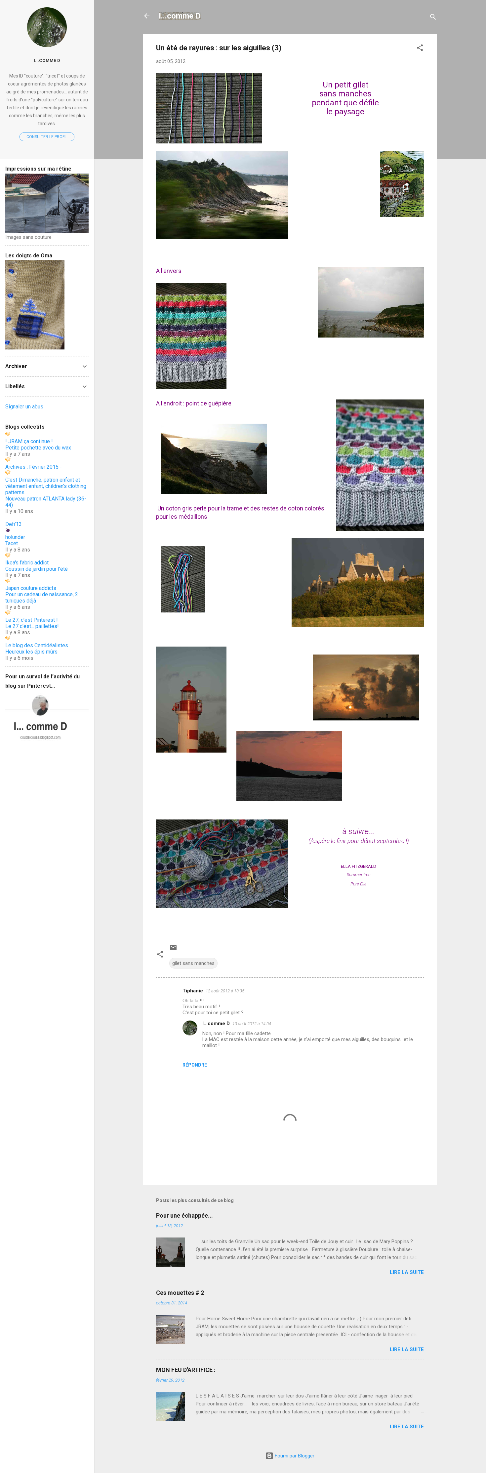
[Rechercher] (433, 18)
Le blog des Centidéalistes (36, 645)
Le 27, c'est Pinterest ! (31, 620)
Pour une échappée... (184, 1215)
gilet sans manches (193, 963)
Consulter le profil (46, 136)
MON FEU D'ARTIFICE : (186, 1369)
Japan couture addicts (30, 588)
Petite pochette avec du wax (38, 448)
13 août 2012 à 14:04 (251, 1023)
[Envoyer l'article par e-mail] (173, 950)
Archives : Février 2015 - (33, 467)
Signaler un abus (24, 406)
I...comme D (180, 16)
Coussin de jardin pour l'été (36, 569)
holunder (15, 537)
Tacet (11, 543)
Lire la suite (407, 1272)
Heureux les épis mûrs (31, 652)
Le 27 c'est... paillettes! (32, 626)
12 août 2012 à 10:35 (225, 990)
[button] (420, 49)
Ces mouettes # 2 (180, 1292)
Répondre (194, 1065)
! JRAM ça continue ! (29, 441)
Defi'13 (13, 524)
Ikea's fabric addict (27, 562)
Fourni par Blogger (293, 1456)
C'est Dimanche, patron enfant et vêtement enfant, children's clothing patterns (45, 486)
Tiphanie (192, 991)
